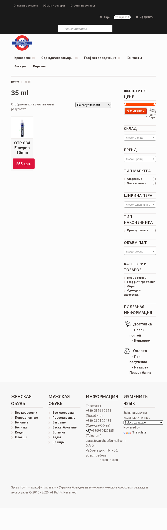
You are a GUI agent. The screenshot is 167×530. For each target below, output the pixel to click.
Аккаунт (20, 66)
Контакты (134, 58)
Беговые (21, 422)
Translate (139, 432)
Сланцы (21, 437)
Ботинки (21, 427)
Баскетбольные (64, 427)
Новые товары (137, 277)
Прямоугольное (137, 230)
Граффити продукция (100, 58)
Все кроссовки (26, 412)
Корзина (39, 66)
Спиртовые (134, 178)
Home (15, 81)
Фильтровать (135, 110)
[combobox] (140, 138)
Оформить (146, 16)
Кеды (19, 432)
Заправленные (136, 183)
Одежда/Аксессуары (57, 58)
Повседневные (26, 417)
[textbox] (140, 138)
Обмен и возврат (54, 5)
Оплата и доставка (26, 5)
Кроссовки (22, 58)
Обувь (131, 286)
